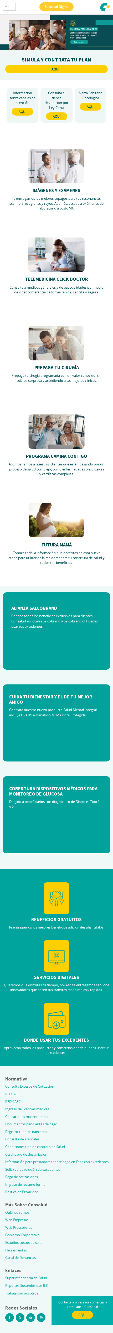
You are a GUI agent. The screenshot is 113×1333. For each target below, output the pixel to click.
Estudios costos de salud (24, 1242)
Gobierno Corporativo (22, 1234)
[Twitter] (20, 1317)
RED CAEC (12, 1101)
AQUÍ (55, 69)
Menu (9, 6)
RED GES (11, 1094)
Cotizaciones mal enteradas (26, 1116)
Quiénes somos (17, 1212)
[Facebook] (9, 1317)
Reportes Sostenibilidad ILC (26, 1285)
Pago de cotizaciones (21, 1176)
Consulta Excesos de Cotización (29, 1086)
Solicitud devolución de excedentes (32, 1169)
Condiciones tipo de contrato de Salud (35, 1146)
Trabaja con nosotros (21, 1293)
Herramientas (16, 1250)
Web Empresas (16, 1219)
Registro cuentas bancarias (26, 1131)
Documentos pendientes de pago (31, 1124)
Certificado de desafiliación (26, 1154)
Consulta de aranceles (22, 1139)
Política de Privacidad (21, 1191)
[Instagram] (41, 1317)
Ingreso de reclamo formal (25, 1184)
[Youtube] (30, 1317)
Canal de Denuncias (20, 1257)
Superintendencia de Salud (26, 1277)
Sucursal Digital (56, 6)
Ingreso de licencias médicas (27, 1109)
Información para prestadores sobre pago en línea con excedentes (57, 1161)
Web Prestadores (18, 1227)
